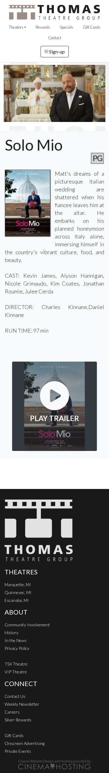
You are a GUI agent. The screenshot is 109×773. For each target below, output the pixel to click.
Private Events (18, 751)
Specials (66, 27)
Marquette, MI (18, 584)
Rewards (43, 27)
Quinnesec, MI (18, 592)
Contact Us (15, 696)
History (11, 632)
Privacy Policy (17, 648)
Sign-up (56, 51)
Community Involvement (27, 624)
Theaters (16, 27)
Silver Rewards (18, 719)
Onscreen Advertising (25, 743)
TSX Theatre (16, 663)
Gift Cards (91, 27)
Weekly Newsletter (22, 704)
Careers (12, 711)
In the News (16, 640)
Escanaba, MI (17, 600)
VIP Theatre (16, 671)
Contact (54, 37)
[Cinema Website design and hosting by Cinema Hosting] (54, 764)
